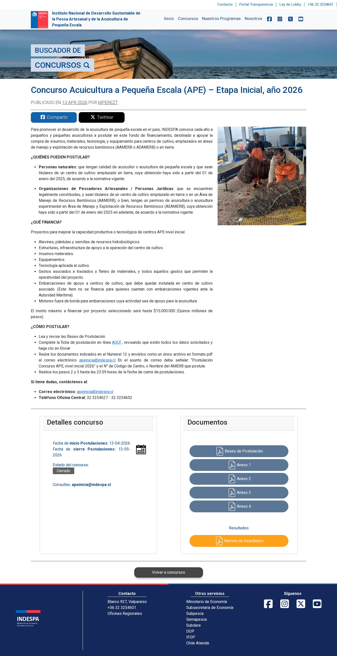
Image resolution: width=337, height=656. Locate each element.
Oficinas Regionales (125, 613)
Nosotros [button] (253, 18)
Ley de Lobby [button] (290, 4)
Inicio (169, 18)
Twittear (104, 117)
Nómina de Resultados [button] (243, 540)
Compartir (57, 117)
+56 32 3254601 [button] (321, 4)
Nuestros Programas (221, 18)
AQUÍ (116, 342)
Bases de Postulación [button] (244, 451)
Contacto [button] (225, 4)
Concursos (188, 18)
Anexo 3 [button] (244, 492)
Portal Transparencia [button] (256, 4)
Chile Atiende (197, 643)
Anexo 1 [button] (244, 465)
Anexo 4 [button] (244, 506)
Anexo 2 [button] (244, 478)
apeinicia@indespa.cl (97, 360)
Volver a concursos (168, 572)
